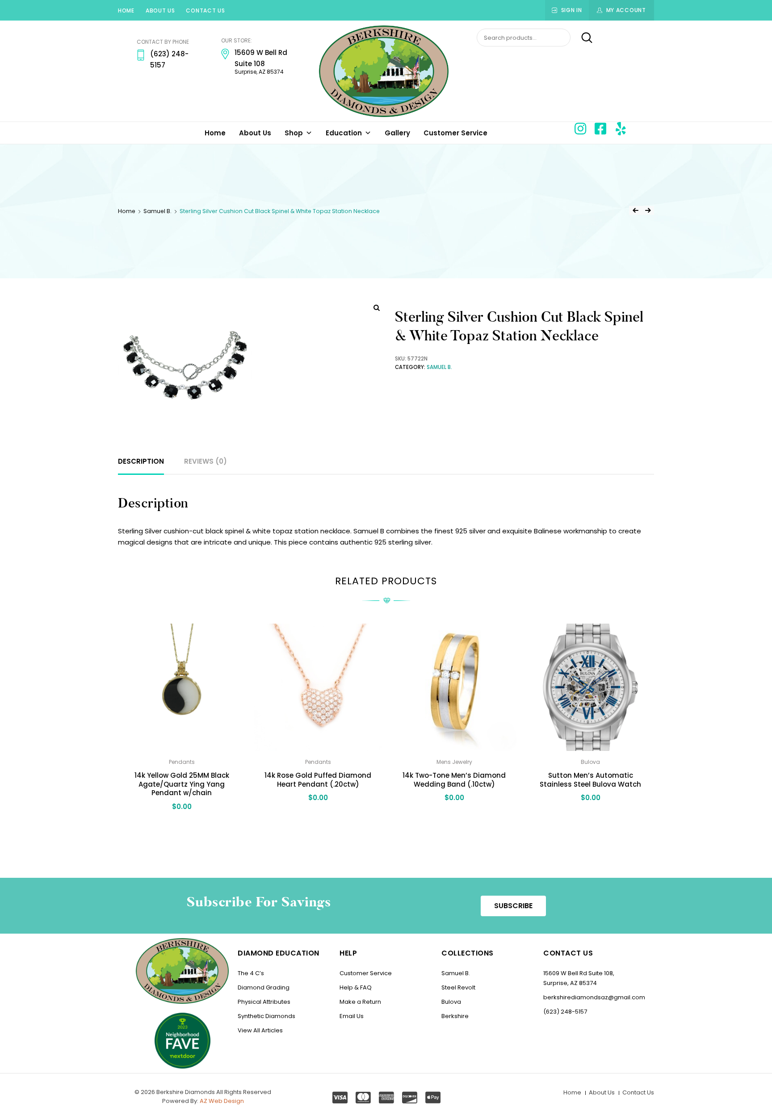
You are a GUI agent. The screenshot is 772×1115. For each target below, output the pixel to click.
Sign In (571, 10)
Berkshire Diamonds (185, 1092)
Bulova (451, 1002)
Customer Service (455, 133)
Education (344, 133)
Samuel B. (157, 211)
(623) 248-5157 (565, 1011)
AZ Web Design (222, 1101)
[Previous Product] (635, 210)
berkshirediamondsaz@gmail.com (594, 997)
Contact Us (205, 10)
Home (126, 10)
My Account (626, 10)
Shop (294, 133)
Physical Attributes (264, 1002)
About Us (160, 10)
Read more (181, 826)
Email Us (352, 1016)
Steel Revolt (458, 987)
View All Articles (260, 1030)
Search (582, 38)
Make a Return (360, 1002)
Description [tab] (141, 461)
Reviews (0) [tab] (205, 461)
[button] (513, 906)
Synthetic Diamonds (266, 1016)
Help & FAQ (356, 987)
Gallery (397, 133)
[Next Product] (648, 210)
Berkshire (455, 1016)
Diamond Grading (264, 987)
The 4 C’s (251, 973)
